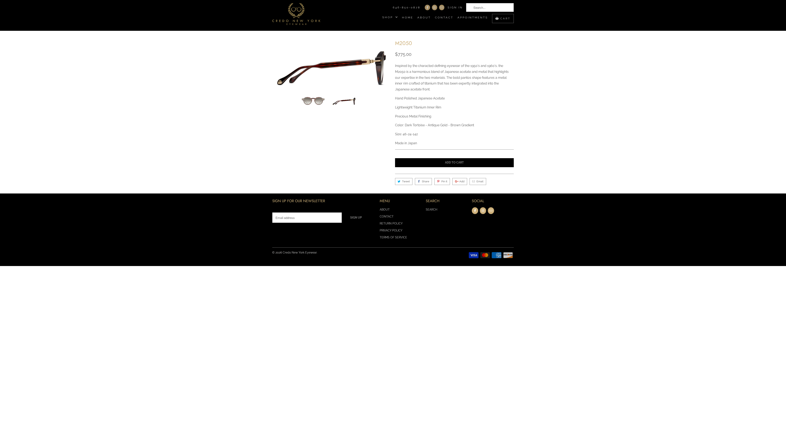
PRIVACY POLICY (391, 230)
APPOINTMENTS (472, 17)
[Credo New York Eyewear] (296, 15)
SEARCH (431, 209)
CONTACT (444, 17)
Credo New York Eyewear (300, 252)
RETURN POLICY (391, 223)
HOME (407, 17)
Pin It (444, 181)
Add (461, 181)
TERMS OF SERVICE (393, 237)
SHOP (388, 17)
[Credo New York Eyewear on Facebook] (427, 7)
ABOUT (424, 17)
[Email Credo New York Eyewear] (441, 7)
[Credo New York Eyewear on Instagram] (434, 7)
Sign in (455, 7)
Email (480, 181)
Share (425, 181)
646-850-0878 (406, 7)
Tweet (406, 181)
